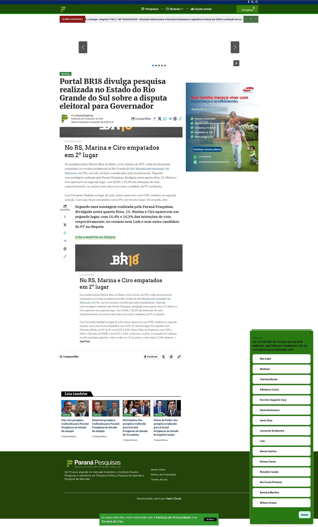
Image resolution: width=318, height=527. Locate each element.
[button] (210, 519)
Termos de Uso (112, 521)
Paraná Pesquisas (84, 115)
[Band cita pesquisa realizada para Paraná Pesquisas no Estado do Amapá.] (106, 408)
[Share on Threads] (175, 118)
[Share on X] (159, 118)
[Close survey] (310, 333)
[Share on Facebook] (154, 118)
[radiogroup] (282, 430)
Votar (304, 514)
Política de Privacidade (173, 517)
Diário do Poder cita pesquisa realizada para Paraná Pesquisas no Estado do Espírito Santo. (166, 427)
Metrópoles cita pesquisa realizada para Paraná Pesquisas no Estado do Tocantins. (135, 427)
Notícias (65, 73)
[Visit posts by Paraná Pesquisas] (65, 119)
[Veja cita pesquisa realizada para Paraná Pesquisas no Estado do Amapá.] (75, 408)
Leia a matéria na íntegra (95, 236)
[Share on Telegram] (170, 118)
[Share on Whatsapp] (164, 118)
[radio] (256, 358)
